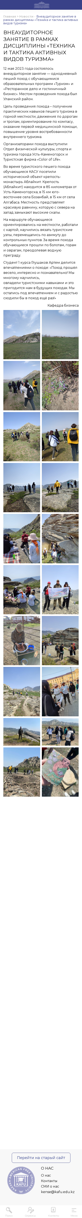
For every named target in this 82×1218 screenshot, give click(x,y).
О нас (46, 1175)
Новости (26, 16)
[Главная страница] (42, 5)
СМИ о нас (50, 1186)
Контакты (49, 1181)
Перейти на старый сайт (41, 1157)
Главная (9, 16)
